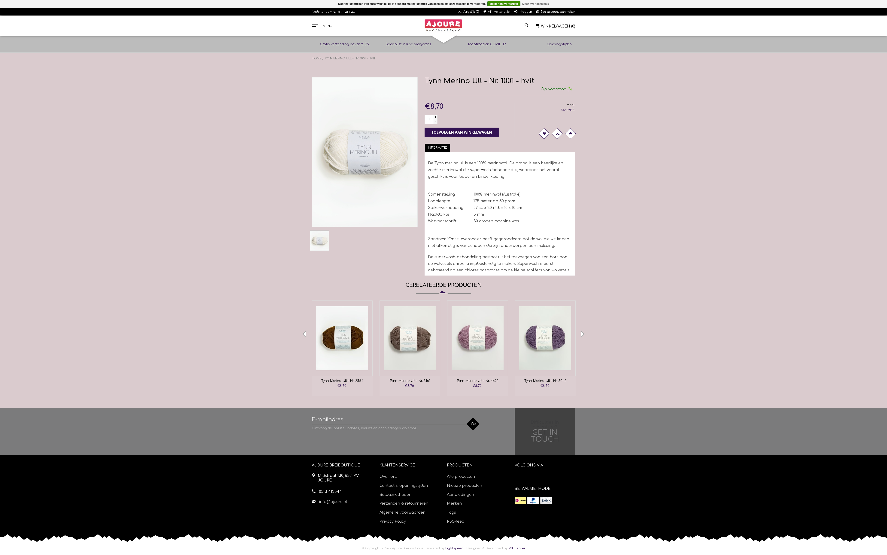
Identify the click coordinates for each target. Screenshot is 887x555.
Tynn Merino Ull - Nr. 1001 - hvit (350, 58)
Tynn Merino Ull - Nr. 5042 (545, 381)
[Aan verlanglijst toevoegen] (544, 133)
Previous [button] (305, 334)
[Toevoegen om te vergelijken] (557, 133)
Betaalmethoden (395, 495)
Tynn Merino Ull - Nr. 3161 (410, 381)
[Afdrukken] (570, 133)
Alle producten (461, 477)
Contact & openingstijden (404, 486)
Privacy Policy (393, 521)
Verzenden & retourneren (404, 503)
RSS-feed (455, 521)
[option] (342, 348)
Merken (454, 503)
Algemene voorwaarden (402, 512)
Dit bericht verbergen (504, 4)
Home (316, 58)
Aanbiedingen (460, 495)
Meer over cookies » (535, 4)
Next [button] (582, 334)
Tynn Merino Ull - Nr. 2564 (342, 381)
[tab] (437, 147)
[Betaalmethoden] (520, 500)
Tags (451, 512)
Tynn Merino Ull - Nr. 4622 (477, 381)
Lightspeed (454, 548)
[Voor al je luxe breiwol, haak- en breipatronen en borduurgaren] (443, 26)
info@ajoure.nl (333, 502)
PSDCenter (517, 548)
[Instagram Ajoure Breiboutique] (544, 477)
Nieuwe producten (464, 486)
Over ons (388, 477)
